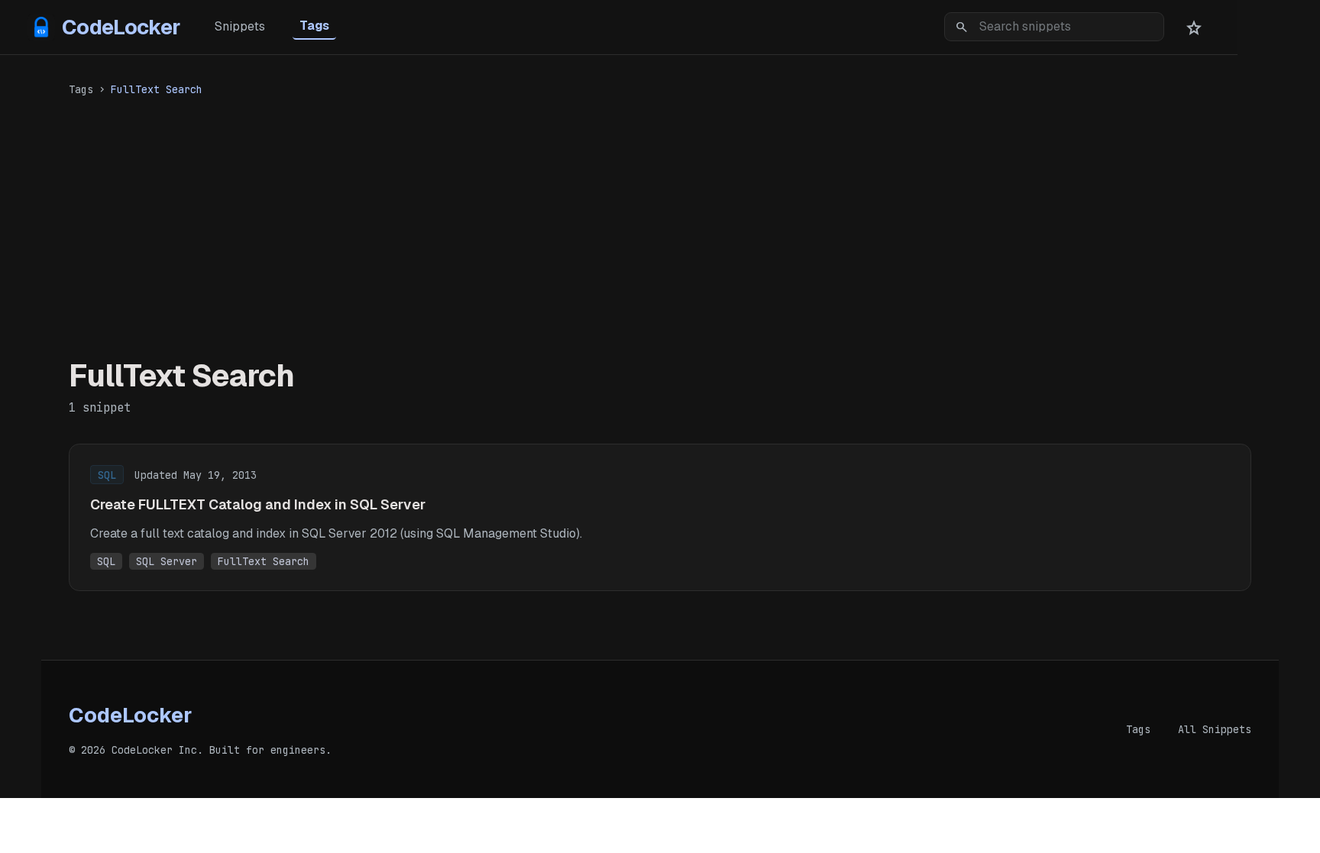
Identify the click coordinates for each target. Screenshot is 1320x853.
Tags (314, 26)
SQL (106, 561)
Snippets (240, 26)
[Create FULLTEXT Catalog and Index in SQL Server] (660, 517)
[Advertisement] (660, 224)
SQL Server (166, 561)
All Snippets (1214, 729)
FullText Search (263, 561)
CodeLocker (121, 27)
